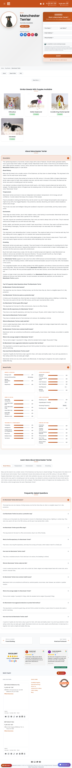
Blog (32, 692)
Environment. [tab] (29, 466)
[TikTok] (14, 716)
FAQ (21, 73)
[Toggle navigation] (4, 3)
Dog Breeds (7, 68)
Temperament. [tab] (18, 466)
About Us (33, 686)
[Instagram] (8, 716)
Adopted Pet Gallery (36, 688)
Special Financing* (35, 684)
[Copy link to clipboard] (36, 34)
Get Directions (9, 694)
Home (2, 68)
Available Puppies (35, 682)
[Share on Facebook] (21, 34)
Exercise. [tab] (39, 466)
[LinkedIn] (22, 716)
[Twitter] (17, 716)
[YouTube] (6, 716)
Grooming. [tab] (48, 466)
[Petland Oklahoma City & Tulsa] (8, 3)
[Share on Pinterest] (28, 34)
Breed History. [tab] (7, 466)
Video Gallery (34, 690)
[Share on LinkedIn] (25, 34)
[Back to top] (67, 673)
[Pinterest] (20, 716)
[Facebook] (11, 716)
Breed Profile (13, 73)
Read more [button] (28, 663)
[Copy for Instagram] (32, 34)
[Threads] (24, 716)
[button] (68, 657)
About (4, 73)
